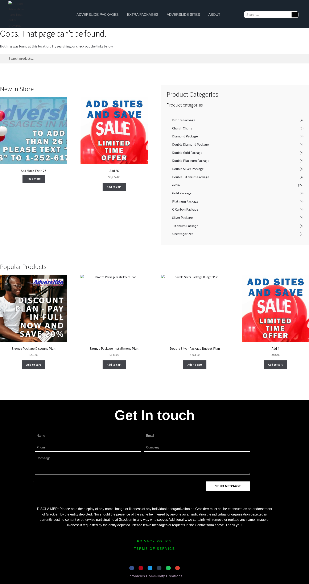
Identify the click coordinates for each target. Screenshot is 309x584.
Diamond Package (185, 136)
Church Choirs (182, 128)
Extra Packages (142, 15)
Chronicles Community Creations (154, 576)
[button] (131, 568)
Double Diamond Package (190, 144)
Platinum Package (185, 201)
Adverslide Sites (183, 15)
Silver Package (182, 217)
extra (176, 185)
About (214, 15)
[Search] (295, 14)
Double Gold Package (187, 152)
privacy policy (154, 541)
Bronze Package (183, 120)
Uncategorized (182, 234)
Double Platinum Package (190, 160)
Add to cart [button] (114, 187)
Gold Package (181, 193)
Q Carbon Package (185, 209)
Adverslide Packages (98, 15)
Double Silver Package (188, 169)
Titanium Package (185, 226)
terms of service (154, 548)
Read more (34, 179)
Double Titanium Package (190, 177)
